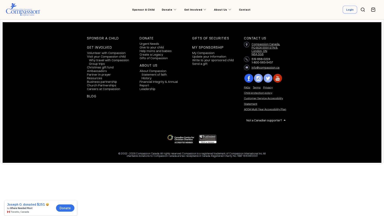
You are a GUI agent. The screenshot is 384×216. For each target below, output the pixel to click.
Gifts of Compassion (154, 58)
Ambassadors (97, 71)
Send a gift (199, 63)
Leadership (147, 89)
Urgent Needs (149, 43)
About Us (149, 65)
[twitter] (268, 78)
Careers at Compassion (103, 89)
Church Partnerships (101, 85)
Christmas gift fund (100, 67)
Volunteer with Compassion (106, 53)
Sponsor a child (143, 9)
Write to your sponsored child (213, 60)
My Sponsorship (208, 47)
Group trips (97, 63)
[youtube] (277, 78)
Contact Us (255, 38)
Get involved (193, 9)
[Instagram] (258, 78)
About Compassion (153, 71)
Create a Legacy (151, 54)
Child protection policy (258, 92)
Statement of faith (154, 74)
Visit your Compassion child (106, 56)
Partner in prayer (99, 74)
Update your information (209, 56)
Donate (147, 38)
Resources (94, 78)
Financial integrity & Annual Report (159, 83)
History (146, 78)
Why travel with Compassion (109, 60)
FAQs (247, 87)
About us (220, 9)
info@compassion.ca (265, 67)
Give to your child (152, 47)
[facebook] (248, 78)
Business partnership (102, 81)
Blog (91, 96)
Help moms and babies (156, 51)
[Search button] (363, 9)
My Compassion (203, 53)
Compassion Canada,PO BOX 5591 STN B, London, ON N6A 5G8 (266, 49)
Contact (245, 9)
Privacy (268, 87)
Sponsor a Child (103, 38)
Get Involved (99, 47)
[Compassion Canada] (23, 9)
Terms (257, 87)
